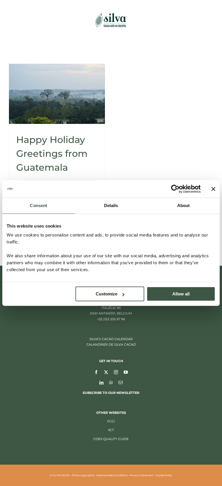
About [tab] (183, 205)
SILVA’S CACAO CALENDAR (111, 339)
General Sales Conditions (111, 475)
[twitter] (106, 372)
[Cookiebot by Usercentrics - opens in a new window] (175, 189)
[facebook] (96, 372)
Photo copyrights (83, 475)
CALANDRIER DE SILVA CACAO (111, 344)
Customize (106, 293)
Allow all (181, 293)
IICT (111, 430)
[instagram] (116, 372)
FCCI (111, 421)
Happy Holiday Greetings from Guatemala (52, 153)
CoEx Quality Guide (111, 439)
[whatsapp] (111, 382)
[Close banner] (213, 189)
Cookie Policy (164, 475)
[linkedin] (101, 382)
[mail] (121, 382)
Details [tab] (111, 205)
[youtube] (126, 372)
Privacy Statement (141, 475)
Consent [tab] (38, 205)
